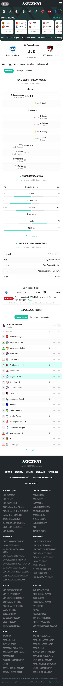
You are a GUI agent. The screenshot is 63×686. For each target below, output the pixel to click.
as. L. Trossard (18, 147)
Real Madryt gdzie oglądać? (14, 652)
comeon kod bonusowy (42, 672)
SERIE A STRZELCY (9, 614)
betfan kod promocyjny (43, 656)
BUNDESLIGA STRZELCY (11, 618)
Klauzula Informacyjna (43, 477)
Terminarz (31, 64)
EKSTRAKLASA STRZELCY (12, 602)
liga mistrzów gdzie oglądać (45, 626)
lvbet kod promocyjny (42, 660)
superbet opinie (9, 644)
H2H (16, 64)
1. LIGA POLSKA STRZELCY (12, 626)
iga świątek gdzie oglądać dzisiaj (13, 550)
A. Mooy (19, 144)
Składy (29, 70)
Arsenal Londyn (39, 515)
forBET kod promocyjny (13, 648)
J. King (42, 140)
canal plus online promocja (14, 560)
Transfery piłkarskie (42, 618)
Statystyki (19, 70)
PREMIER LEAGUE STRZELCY (13, 606)
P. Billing (43, 131)
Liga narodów (8, 531)
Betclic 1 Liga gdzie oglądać (14, 568)
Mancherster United (41, 507)
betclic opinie (38, 648)
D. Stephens (18, 159)
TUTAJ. (29, 299)
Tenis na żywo (38, 598)
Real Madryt (38, 499)
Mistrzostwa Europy (41, 622)
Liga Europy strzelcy (11, 594)
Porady (36, 610)
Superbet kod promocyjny (44, 652)
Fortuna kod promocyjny (43, 640)
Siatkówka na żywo (41, 590)
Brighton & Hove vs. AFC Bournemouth (37, 37)
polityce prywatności (54, 682)
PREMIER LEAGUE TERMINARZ (43, 557)
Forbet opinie (8, 656)
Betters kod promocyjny (13, 668)
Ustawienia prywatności (20, 477)
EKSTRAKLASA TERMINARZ (42, 553)
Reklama (29, 472)
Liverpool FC (38, 503)
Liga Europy (8, 499)
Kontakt (8, 472)
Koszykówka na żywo (42, 602)
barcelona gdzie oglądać (13, 541)
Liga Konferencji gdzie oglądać (16, 572)
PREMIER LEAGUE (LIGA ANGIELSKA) (15, 511)
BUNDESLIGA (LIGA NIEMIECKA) (14, 523)
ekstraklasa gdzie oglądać (14, 556)
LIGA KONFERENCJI (10, 503)
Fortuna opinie (9, 640)
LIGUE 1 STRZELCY (9, 622)
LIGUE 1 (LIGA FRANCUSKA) (12, 527)
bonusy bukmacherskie (12, 672)
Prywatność (53, 472)
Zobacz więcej (31, 236)
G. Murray (19, 166)
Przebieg (8, 70)
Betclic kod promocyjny (43, 644)
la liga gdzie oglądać (12, 545)
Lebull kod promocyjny (42, 668)
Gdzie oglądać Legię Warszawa (15, 576)
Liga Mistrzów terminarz (43, 541)
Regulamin (40, 472)
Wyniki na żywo (8, 18)
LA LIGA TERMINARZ (40, 561)
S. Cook (43, 103)
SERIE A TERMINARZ (40, 565)
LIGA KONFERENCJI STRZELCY (13, 598)
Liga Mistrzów (9, 495)
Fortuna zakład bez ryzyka (44, 664)
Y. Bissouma (19, 168)
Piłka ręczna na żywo (42, 594)
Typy (10, 64)
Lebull (5, 664)
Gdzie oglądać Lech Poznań (14, 580)
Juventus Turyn (39, 531)
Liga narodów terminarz (43, 577)
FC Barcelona (38, 495)
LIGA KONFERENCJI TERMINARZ (44, 549)
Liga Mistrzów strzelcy (12, 590)
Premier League (13, 37)
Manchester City (40, 523)
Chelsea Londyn (39, 519)
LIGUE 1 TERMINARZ (40, 573)
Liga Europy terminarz (42, 545)
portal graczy (31, 483)
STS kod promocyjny (41, 636)
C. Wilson (44, 123)
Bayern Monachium (41, 511)
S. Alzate (19, 151)
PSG (34, 527)
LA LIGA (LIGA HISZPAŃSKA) (12, 515)
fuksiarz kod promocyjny (13, 660)
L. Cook (43, 137)
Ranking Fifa (38, 606)
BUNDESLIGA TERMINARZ (42, 569)
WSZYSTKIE (57, 18)
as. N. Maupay (19, 97)
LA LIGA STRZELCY (9, 610)
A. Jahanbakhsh (17, 95)
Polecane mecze (39, 614)
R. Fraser (43, 116)
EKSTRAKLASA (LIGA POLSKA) (13, 507)
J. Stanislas (44, 125)
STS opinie (7, 636)
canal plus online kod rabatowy (16, 564)
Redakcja (19, 472)
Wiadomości (42, 64)
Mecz (4, 64)
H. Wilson (43, 118)
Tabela (22, 64)
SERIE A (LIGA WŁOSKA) (11, 519)
